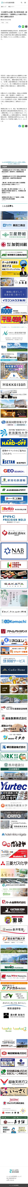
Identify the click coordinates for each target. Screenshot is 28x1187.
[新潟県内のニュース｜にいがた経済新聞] (8, 2)
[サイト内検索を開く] (21, 2)
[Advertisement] (14, 57)
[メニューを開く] (25, 2)
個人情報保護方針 (11, 1178)
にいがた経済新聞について (14, 1176)
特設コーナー (11, 6)
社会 (7, 22)
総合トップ (3, 6)
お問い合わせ (10, 1180)
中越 (2, 22)
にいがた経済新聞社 (14, 1185)
